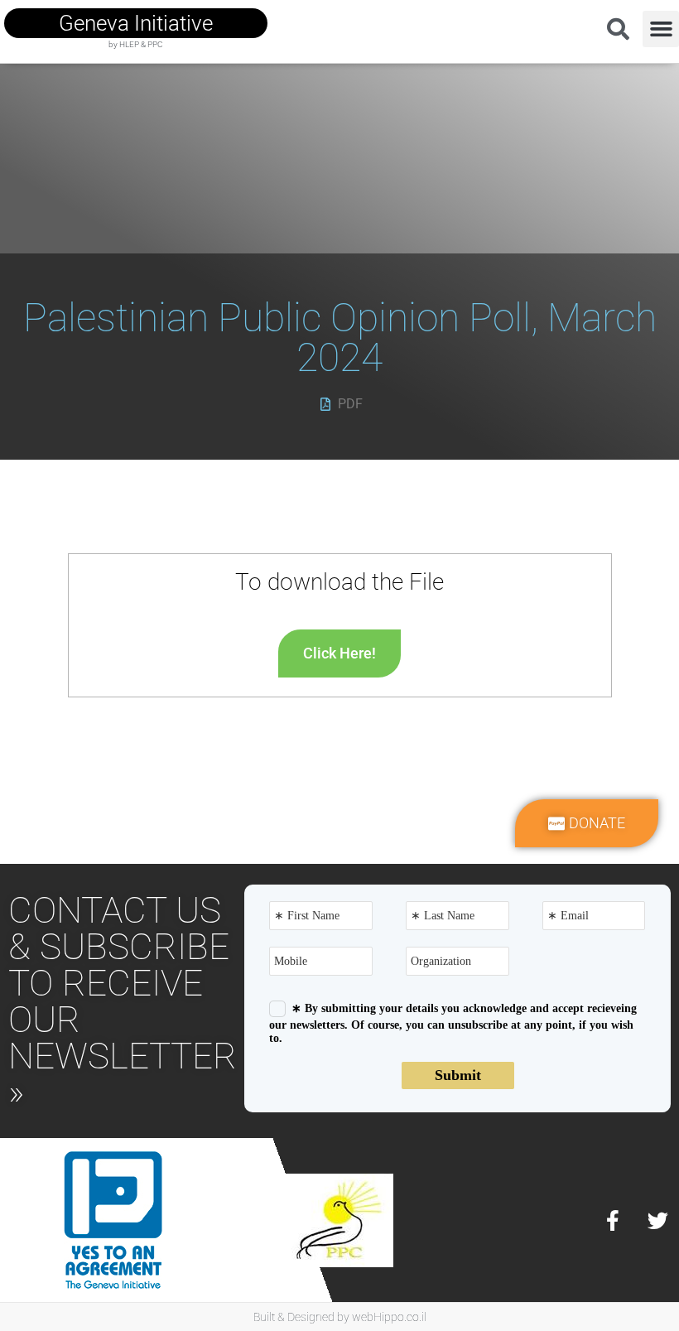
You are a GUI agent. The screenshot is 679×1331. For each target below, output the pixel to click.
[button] (661, 29)
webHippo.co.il (389, 1317)
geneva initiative (136, 23)
